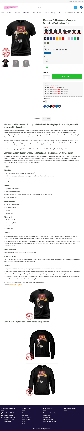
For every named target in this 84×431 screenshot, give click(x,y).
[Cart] (81, 7)
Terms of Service (26, 417)
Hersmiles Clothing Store (15, 285)
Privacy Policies (26, 419)
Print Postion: (47, 57)
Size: (45, 47)
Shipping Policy (47, 417)
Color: (46, 35)
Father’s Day (26, 13)
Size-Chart (25, 415)
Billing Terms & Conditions (50, 421)
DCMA (24, 421)
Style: (46, 27)
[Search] (75, 7)
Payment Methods (48, 419)
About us (24, 413)
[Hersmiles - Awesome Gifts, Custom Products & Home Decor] (17, 7)
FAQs (23, 423)
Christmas (17, 13)
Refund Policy (46, 118)
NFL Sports (46, 13)
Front (47, 59)
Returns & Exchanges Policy (50, 413)
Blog (60, 13)
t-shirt (48, 98)
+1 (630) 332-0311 (9, 413)
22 (46, 101)
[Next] (37, 38)
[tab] (37, 119)
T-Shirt (33, 13)
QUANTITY (45, 73)
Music (39, 13)
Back (47, 61)
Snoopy (53, 13)
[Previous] (4, 38)
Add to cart (67, 76)
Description (37, 118)
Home (3, 13)
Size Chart (9, 13)
